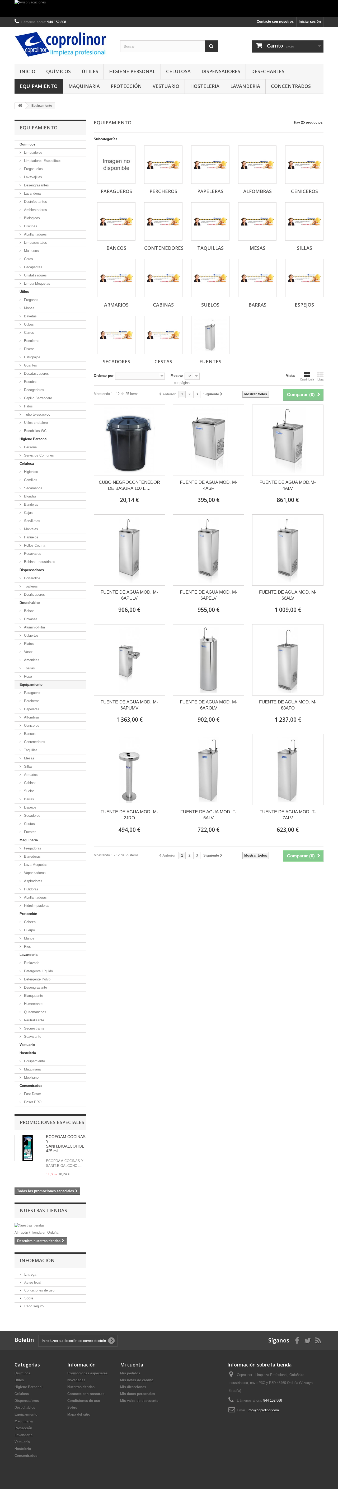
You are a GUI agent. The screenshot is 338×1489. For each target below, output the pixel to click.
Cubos (28, 324)
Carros (28, 333)
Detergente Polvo (36, 979)
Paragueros (32, 693)
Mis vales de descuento (139, 1401)
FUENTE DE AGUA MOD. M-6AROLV (208, 705)
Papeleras (31, 709)
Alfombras (31, 717)
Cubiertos (31, 635)
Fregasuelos (33, 169)
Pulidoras (30, 889)
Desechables (267, 71)
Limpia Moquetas (36, 283)
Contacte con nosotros (275, 22)
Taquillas (30, 750)
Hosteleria (204, 86)
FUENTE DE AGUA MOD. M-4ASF (208, 485)
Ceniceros (31, 725)
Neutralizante (33, 1020)
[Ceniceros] (304, 164)
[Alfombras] (257, 164)
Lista (320, 379)
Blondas (29, 496)
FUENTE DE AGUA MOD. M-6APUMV (129, 705)
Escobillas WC (34, 431)
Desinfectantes (35, 202)
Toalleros (30, 586)
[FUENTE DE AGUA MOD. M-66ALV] (288, 550)
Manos (28, 938)
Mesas (28, 758)
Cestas (29, 824)
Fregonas (30, 300)
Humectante (33, 1004)
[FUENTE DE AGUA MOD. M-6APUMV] (129, 660)
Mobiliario (31, 1077)
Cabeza (29, 922)
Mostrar (177, 376)
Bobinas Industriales (39, 562)
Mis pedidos (130, 1373)
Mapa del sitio (78, 1414)
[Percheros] (163, 164)
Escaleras (31, 341)
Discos (29, 349)
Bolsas (29, 611)
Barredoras (32, 856)
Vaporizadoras (34, 873)
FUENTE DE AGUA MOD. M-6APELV (208, 595)
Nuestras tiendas (43, 1210)
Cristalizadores (35, 275)
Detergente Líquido (38, 971)
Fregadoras (32, 848)
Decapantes (32, 267)
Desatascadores (36, 373)
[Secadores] (116, 335)
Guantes (30, 365)
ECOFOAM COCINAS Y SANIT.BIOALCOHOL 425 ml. (66, 1143)
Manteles (30, 529)
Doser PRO (32, 1102)
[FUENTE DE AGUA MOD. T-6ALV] (209, 770)
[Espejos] (304, 278)
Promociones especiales (52, 1122)
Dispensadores (220, 71)
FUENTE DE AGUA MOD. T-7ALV (288, 814)
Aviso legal (32, 1282)
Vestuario (166, 86)
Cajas (28, 513)
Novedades (76, 1380)
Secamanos (32, 488)
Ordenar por (104, 376)
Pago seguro (33, 1306)
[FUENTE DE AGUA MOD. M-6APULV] (129, 550)
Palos (28, 406)
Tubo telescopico (36, 414)
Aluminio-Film (34, 627)
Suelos (29, 791)
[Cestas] (163, 335)
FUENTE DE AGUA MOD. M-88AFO (288, 705)
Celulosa (178, 71)
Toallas (29, 668)
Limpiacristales (35, 243)
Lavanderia (245, 86)
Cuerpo (29, 930)
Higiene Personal (132, 71)
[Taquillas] (210, 221)
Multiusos (31, 251)
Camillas (30, 480)
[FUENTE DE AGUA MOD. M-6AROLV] (209, 660)
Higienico (30, 472)
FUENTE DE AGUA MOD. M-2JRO (129, 814)
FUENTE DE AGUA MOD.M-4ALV (288, 485)
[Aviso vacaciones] (169, 8)
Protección (126, 86)
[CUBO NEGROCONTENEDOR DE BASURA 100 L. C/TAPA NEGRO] (129, 440)
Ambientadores (35, 210)
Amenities (31, 660)
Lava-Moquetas (35, 865)
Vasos (28, 652)
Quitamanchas (34, 1012)
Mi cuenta (131, 1364)
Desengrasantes (36, 185)
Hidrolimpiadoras (36, 906)
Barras (28, 799)
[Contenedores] (163, 221)
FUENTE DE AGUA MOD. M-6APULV (129, 595)
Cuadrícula (307, 379)
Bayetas (30, 316)
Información (37, 1260)
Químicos (58, 71)
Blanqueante (33, 996)
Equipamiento (39, 86)
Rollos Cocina (34, 545)
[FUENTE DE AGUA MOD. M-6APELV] (209, 550)
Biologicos (31, 218)
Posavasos (32, 554)
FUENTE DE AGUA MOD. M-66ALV (288, 595)
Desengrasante (35, 987)
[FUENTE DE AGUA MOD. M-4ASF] (209, 440)
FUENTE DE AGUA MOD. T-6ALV (208, 814)
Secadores (31, 816)
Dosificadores (34, 594)
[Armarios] (116, 278)
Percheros (31, 701)
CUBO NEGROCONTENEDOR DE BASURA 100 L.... (129, 485)
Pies (27, 946)
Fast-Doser (32, 1094)
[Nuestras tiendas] (50, 1225)
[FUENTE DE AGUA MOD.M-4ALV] (288, 440)
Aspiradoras (32, 881)
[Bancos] (116, 221)
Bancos (29, 734)
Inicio (27, 71)
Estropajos (31, 357)
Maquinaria (84, 86)
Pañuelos (30, 537)
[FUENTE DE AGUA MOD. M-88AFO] (288, 660)
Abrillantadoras (35, 897)
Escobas (30, 382)
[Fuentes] (210, 335)
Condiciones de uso (38, 1290)
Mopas (28, 308)
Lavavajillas (32, 177)
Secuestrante (33, 1028)
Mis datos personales (137, 1394)
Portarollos (31, 578)
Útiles (90, 71)
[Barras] (257, 278)
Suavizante (32, 1037)
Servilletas (31, 521)
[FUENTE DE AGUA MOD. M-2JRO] (129, 770)
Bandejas (30, 504)
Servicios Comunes (38, 455)
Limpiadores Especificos (42, 161)
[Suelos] (210, 278)
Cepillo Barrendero (37, 398)
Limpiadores (33, 152)
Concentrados (291, 86)
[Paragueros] (116, 164)
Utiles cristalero (35, 423)
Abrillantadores (35, 234)
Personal (30, 447)
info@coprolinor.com (263, 1410)
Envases (30, 619)
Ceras (28, 259)
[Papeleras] (210, 164)
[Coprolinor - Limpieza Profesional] (63, 44)
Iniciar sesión (310, 22)
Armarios (30, 775)
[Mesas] (257, 221)
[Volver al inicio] (20, 105)
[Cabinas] (163, 278)
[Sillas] (304, 221)
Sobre (28, 1298)
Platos (28, 644)
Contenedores (34, 742)
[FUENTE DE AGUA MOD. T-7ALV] (288, 770)
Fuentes (29, 832)
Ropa (27, 676)
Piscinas (30, 226)
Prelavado (31, 963)
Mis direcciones (133, 1387)
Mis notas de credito (136, 1380)
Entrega (29, 1274)
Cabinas (29, 783)
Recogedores (33, 390)
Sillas (27, 766)
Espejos (29, 807)
